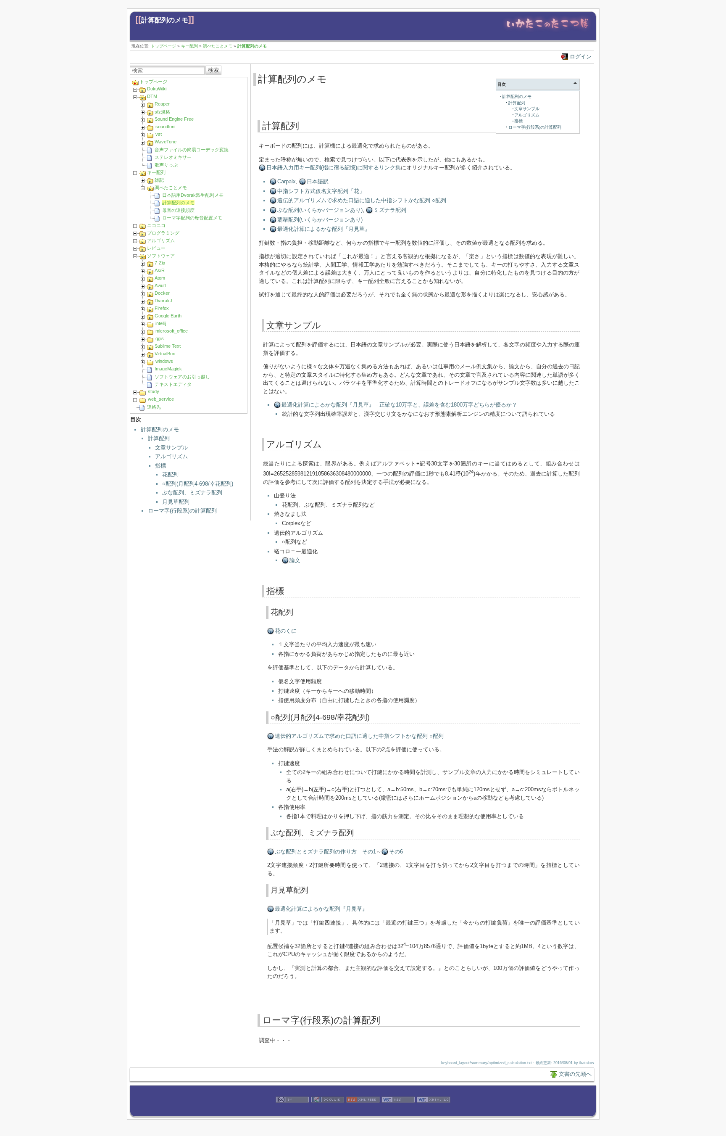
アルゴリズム (161, 240)
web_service (161, 399)
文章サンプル (171, 447)
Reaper (162, 103)
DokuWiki (156, 88)
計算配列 (159, 438)
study (153, 391)
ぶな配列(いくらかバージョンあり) (320, 210)
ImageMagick (168, 368)
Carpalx (286, 181)
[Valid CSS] (398, 1112)
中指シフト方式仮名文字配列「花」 (321, 191)
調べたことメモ (217, 46)
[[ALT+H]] (547, 30)
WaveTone (165, 141)
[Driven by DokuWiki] (328, 1112)
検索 (213, 70)
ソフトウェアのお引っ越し (182, 376)
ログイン (581, 56)
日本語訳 (318, 181)
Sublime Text (168, 346)
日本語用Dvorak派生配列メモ (193, 195)
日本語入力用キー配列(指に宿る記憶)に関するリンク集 (333, 167)
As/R (160, 270)
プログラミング (163, 232)
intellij (160, 323)
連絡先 (154, 406)
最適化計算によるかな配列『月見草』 (323, 229)
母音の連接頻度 (178, 210)
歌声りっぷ (166, 164)
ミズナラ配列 (390, 210)
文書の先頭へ (575, 1074)
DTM (152, 96)
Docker (162, 293)
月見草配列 (175, 502)
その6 (396, 851)
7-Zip (160, 262)
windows (164, 361)
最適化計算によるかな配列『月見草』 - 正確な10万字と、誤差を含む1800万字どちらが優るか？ (399, 405)
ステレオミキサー (173, 157)
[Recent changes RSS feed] (363, 1112)
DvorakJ (163, 300)
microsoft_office (171, 330)
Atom (160, 277)
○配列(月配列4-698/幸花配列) (197, 484)
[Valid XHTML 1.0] (433, 1112)
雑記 (159, 179)
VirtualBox (165, 353)
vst (158, 134)
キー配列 (189, 46)
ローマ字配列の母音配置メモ (192, 217)
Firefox (162, 308)
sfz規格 (162, 111)
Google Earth (168, 315)
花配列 (170, 474)
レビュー (156, 248)
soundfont (165, 126)
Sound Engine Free (174, 119)
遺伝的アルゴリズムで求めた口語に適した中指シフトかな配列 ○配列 (361, 200)
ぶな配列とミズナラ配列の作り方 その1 (325, 851)
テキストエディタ (173, 384)
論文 (294, 560)
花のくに (286, 631)
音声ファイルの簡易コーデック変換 (192, 149)
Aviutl (160, 285)
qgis (159, 338)
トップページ (163, 46)
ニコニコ (156, 225)
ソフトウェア (161, 255)
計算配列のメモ (164, 20)
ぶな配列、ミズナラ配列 (192, 492)
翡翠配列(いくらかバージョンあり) (320, 220)
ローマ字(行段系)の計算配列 (182, 510)
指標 (160, 465)
